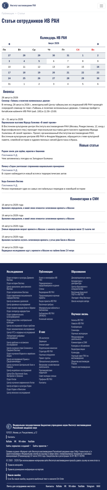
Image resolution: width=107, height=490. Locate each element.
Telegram (90, 486)
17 (9, 72)
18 (24, 72)
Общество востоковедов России (80, 362)
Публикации (8, 13)
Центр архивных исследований (18, 304)
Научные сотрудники (47, 354)
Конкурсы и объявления (80, 346)
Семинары (75, 330)
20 (53, 72)
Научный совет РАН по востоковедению (79, 357)
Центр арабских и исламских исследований (18, 343)
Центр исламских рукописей (17, 301)
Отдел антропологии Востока (17, 292)
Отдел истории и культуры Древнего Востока (20, 278)
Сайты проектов (39, 445)
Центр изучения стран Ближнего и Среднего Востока (20, 349)
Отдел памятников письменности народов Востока (19, 296)
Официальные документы (49, 361)
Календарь (75, 352)
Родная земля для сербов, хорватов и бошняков (23, 151)
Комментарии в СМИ (79, 342)
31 (68, 55)
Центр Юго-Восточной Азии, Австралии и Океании (17, 374)
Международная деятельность (77, 338)
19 (39, 72)
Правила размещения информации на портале (25, 469)
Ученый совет (44, 344)
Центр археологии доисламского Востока (19, 287)
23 (98, 72)
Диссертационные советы (81, 277)
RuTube (9, 441)
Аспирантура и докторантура (76, 282)
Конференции (76, 327)
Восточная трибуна (46, 304)
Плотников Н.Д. (10, 155)
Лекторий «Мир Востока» (81, 298)
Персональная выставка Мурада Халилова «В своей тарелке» (29, 122)
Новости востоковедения (80, 367)
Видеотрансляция (78, 349)
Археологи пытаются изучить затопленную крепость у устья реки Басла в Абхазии (38, 239)
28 (24, 55)
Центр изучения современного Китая (20, 382)
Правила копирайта (15, 464)
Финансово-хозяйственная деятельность (49, 365)
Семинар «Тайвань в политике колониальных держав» (26, 100)
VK (15, 441)
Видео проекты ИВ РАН (48, 301)
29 (39, 55)
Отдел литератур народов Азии (18, 311)
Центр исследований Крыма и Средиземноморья (18, 360)
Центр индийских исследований (19, 370)
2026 (56, 43)
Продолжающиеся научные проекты (49, 296)
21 (68, 72)
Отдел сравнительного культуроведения (15, 315)
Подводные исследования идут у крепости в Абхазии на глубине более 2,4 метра (38, 250)
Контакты (42, 382)
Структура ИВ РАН (46, 351)
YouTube (31, 441)
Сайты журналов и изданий (17, 445)
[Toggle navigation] (101, 6)
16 (98, 67)
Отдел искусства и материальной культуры (19, 321)
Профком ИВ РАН (45, 379)
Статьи (21, 13)
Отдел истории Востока (15, 283)
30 (53, 55)
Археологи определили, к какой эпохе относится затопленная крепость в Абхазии (38, 208)
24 (9, 78)
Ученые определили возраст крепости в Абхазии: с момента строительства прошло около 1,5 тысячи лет (48, 229)
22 (83, 72)
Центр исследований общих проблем (21, 325)
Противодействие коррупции (45, 371)
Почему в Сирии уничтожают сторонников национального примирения (33, 166)
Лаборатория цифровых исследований (16, 336)
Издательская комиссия (48, 348)
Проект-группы (44, 358)
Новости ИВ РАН (77, 323)
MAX (98, 486)
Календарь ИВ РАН (53, 37)
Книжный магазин (46, 319)
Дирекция (43, 341)
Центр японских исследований (18, 392)
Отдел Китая (11, 379)
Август (51, 43)
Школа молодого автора (80, 301)
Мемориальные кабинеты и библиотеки (49, 309)
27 (9, 55)
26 (39, 78)
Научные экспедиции (79, 333)
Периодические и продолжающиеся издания (49, 284)
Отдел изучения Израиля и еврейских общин (21, 354)
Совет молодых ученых (47, 376)
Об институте (44, 338)
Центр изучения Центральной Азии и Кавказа (21, 365)
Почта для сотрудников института (21, 486)
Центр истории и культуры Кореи (19, 386)
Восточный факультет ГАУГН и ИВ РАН (79, 293)
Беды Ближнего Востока (12, 181)
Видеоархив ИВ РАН (46, 292)
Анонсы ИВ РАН (77, 320)
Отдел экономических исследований (21, 329)
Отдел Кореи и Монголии (16, 389)
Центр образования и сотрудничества (79, 287)
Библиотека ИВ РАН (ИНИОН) (46, 314)
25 (24, 78)
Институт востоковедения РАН (23, 5)
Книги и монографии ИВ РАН (48, 278)
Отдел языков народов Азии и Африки (21, 308)
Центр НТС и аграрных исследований (21, 332)
